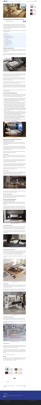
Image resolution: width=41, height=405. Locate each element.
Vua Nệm (35, 1)
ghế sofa (22, 167)
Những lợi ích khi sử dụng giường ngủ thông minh (9, 37)
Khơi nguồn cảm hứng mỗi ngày (8, 40)
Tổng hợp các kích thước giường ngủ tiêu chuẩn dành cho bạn (20, 369)
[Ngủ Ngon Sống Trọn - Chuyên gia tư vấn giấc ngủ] (6, 1)
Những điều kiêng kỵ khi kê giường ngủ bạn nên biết (11, 369)
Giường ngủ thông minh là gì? (7, 35)
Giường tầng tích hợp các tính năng (8, 45)
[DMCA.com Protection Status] (6, 396)
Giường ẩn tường (6, 44)
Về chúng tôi (7, 400)
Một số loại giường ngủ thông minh (8, 41)
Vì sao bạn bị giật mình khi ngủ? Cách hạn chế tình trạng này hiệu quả (20, 373)
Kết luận (5, 46)
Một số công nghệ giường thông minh (8, 36)
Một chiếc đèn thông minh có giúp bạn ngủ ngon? (11, 373)
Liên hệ (4, 400)
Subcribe (10, 400)
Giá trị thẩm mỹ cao (7, 39)
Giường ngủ (4, 226)
